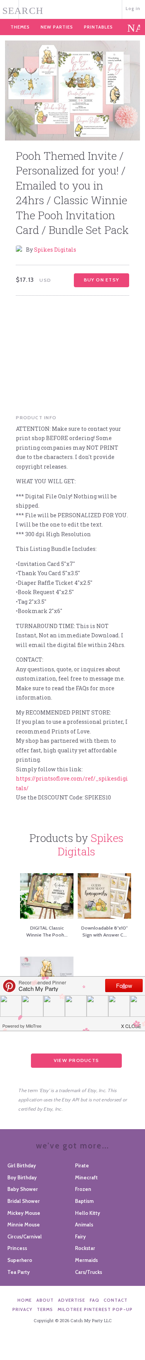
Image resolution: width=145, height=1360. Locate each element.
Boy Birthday (22, 1177)
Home (24, 1300)
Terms (45, 1309)
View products (76, 1060)
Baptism (84, 1201)
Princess (17, 1248)
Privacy (22, 1309)
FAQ (94, 1300)
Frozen (83, 1189)
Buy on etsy (101, 280)
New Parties (57, 27)
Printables (98, 27)
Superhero (19, 1260)
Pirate (82, 1165)
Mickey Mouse (23, 1213)
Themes (20, 27)
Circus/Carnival (24, 1236)
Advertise (71, 1300)
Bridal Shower (23, 1201)
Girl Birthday (21, 1165)
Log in (133, 8)
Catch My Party (72, 8)
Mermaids (86, 1260)
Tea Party (18, 1272)
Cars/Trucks (88, 1272)
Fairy (80, 1236)
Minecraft (86, 1177)
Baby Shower (22, 1189)
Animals (84, 1224)
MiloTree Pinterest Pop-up (95, 1309)
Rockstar (85, 1248)
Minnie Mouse (23, 1224)
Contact (116, 1300)
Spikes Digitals (55, 249)
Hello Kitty (87, 1213)
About (45, 1300)
